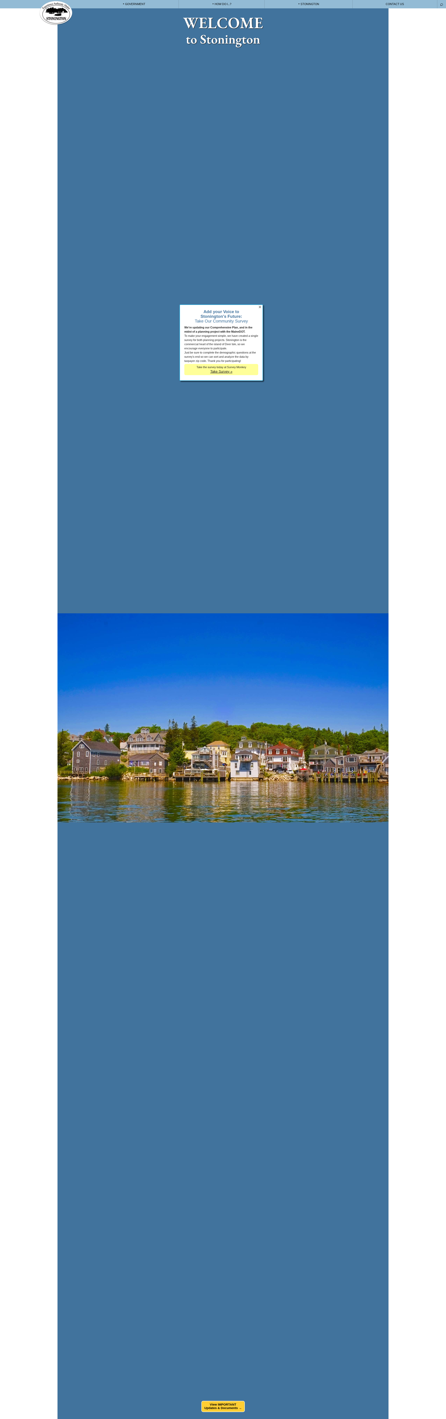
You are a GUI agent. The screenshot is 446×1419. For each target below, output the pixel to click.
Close (260, 306)
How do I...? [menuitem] (223, 4)
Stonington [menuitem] (310, 4)
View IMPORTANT (223, 1406)
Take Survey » (221, 371)
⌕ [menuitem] (441, 4)
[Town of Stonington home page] (56, 13)
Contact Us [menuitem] (395, 4)
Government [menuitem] (135, 4)
